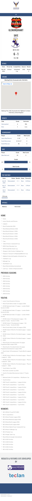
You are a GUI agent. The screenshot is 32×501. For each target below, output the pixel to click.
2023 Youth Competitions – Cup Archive (13, 394)
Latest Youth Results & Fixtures (11, 301)
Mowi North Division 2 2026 (10, 236)
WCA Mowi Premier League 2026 (11, 417)
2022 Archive (6, 283)
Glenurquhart (5, 124)
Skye (2, 126)
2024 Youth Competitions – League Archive (14, 387)
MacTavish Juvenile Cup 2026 (11, 370)
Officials (4, 196)
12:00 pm (27, 181)
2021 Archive (6, 286)
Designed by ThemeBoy (6, 496)
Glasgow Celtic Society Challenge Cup (13, 251)
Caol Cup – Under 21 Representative (12, 268)
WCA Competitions (8, 414)
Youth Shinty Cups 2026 (9, 368)
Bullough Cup (6, 261)
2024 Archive (6, 278)
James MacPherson (6, 138)
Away (22, 178)
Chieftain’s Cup (7, 258)
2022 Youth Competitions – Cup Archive (13, 399)
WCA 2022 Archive (8, 447)
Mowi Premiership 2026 (9, 226)
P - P (18, 185)
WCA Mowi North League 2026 (11, 422)
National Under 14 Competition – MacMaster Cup (16, 377)
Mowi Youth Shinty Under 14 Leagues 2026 (14, 327)
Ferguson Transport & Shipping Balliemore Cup (15, 253)
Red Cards (27, 135)
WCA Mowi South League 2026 (11, 424)
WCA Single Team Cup (9, 434)
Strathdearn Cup (7, 263)
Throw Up (28, 178)
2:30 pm (28, 185)
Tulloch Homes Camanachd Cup (11, 243)
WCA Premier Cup (8, 432)
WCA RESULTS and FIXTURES (11, 412)
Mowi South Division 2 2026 (10, 238)
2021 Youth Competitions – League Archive (14, 402)
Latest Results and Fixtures (10, 221)
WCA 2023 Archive (8, 444)
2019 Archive (6, 291)
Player (3, 135)
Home (13, 178)
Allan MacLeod (5, 155)
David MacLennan (6, 141)
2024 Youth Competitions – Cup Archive (13, 389)
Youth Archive (6, 380)
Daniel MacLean (5, 143)
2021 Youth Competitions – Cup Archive (13, 404)
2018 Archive (6, 293)
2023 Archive (6, 281)
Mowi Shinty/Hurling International (12, 266)
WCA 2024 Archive (8, 442)
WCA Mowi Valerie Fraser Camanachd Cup (14, 427)
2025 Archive (6, 276)
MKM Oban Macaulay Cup (10, 246)
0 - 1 (18, 181)
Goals (18, 135)
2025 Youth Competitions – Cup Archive (13, 384)
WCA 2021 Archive (8, 449)
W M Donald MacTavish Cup (10, 248)
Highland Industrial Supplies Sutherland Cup (14, 256)
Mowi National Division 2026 (10, 228)
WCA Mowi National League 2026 (12, 419)
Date (4, 178)
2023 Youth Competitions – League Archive (14, 392)
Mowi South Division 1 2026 (10, 233)
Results (18, 178)
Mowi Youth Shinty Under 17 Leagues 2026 (14, 303)
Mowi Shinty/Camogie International (12, 437)
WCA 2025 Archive (8, 439)
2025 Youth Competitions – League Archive (14, 382)
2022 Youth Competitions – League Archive (14, 397)
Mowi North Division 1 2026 (10, 231)
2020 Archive (6, 288)
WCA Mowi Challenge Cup (10, 429)
